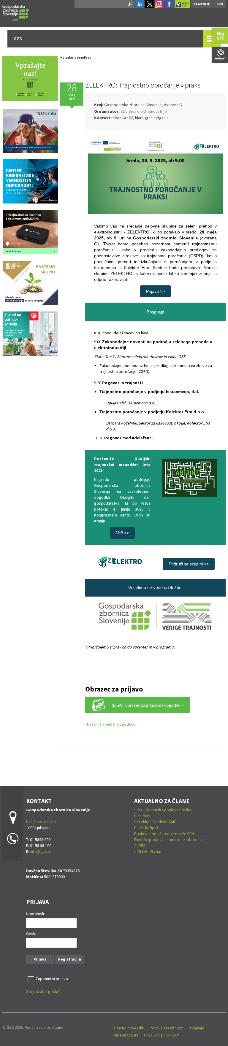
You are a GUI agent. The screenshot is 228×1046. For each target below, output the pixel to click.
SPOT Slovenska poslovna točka (162, 810)
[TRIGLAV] (30, 333)
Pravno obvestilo (129, 1028)
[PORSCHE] (30, 231)
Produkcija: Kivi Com (162, 1035)
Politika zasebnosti (166, 1028)
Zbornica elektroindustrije (144, 111)
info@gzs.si (40, 851)
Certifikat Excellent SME (155, 821)
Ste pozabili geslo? (43, 991)
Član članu (142, 815)
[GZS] (15, 11)
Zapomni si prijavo (52, 978)
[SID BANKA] (30, 130)
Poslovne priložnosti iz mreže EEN (164, 833)
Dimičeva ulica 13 (41, 821)
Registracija (69, 959)
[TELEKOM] (30, 181)
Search (129, 4)
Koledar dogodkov (75, 57)
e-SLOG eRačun (147, 851)
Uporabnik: (35, 913)
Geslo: (31, 933)
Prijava (40, 959)
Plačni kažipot (146, 827)
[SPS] (30, 282)
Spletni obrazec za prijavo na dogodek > (148, 705)
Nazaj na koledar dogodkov (111, 724)
